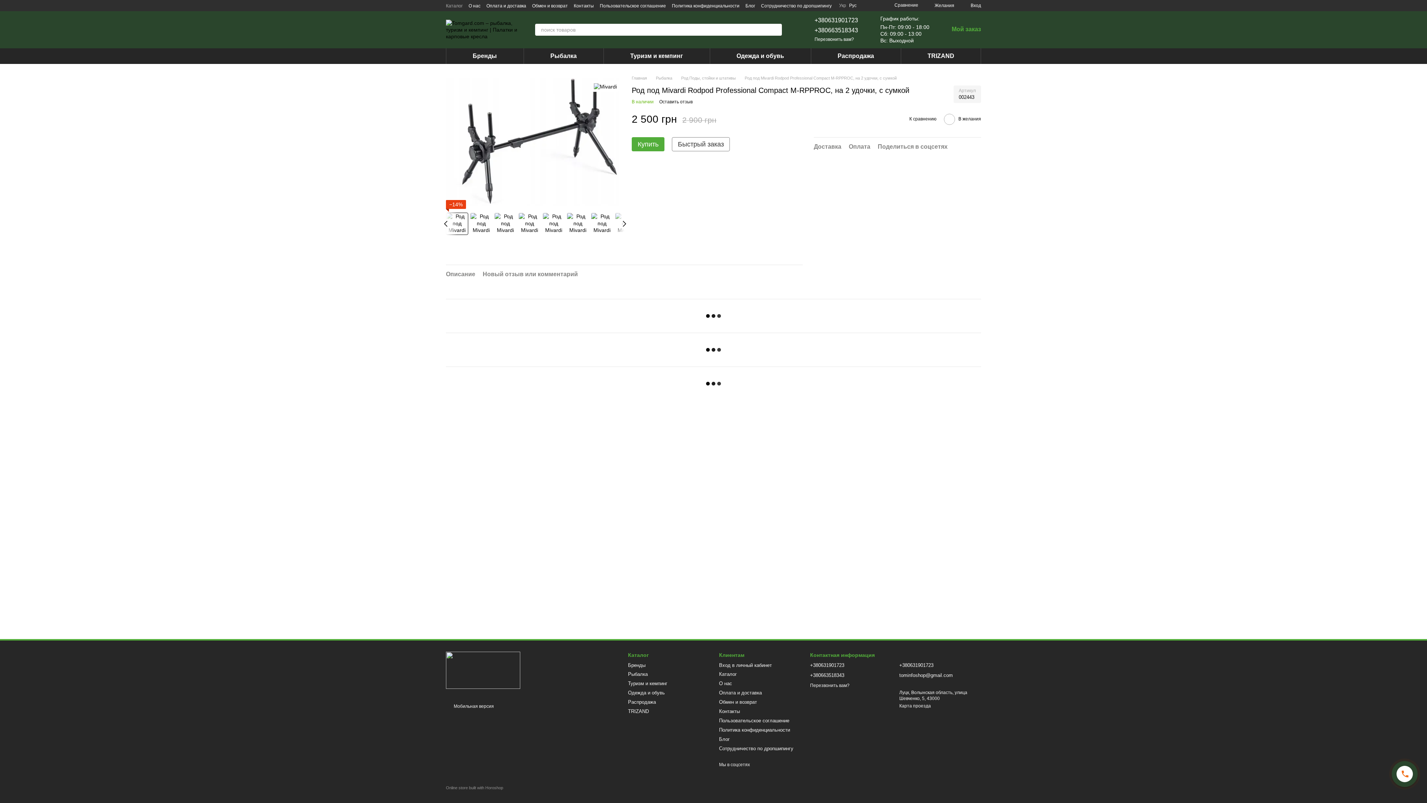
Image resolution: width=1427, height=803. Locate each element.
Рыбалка (563, 56)
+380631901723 (836, 20)
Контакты (584, 6)
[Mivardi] (605, 86)
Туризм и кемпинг (656, 56)
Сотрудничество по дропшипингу (796, 6)
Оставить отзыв (676, 101)
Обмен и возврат (550, 6)
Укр (842, 5)
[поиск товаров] (776, 30)
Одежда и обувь (760, 56)
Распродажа (856, 56)
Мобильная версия (473, 706)
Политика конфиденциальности (706, 6)
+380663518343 (836, 30)
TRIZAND (941, 56)
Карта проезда (915, 706)
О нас (474, 6)
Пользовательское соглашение (633, 6)
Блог (750, 6)
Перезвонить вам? (834, 39)
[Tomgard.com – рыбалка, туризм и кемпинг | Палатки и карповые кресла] (483, 670)
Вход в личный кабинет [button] (745, 665)
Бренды (485, 56)
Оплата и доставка (506, 6)
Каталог (454, 6)
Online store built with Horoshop (474, 788)
